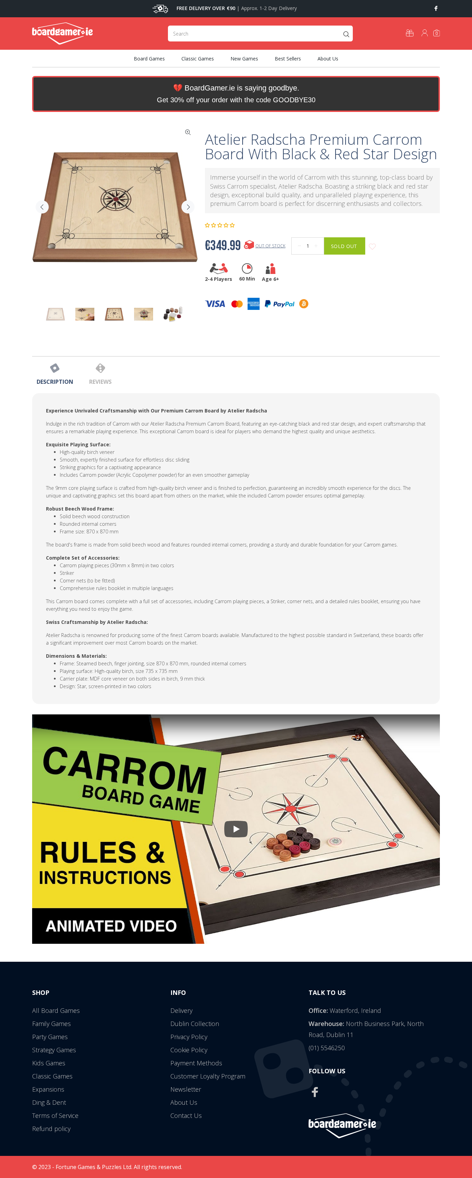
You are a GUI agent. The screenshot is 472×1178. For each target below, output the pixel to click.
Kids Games (48, 1063)
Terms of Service (55, 1115)
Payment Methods (196, 1063)
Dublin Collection (194, 1023)
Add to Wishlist (372, 246)
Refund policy (51, 1128)
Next (188, 206)
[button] (220, 225)
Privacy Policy (188, 1037)
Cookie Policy (188, 1050)
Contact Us (186, 1115)
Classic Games (52, 1076)
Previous (42, 206)
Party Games (50, 1037)
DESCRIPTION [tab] (55, 382)
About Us (183, 1102)
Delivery (181, 1010)
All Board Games (56, 1010)
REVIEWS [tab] (100, 382)
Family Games (51, 1023)
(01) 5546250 (327, 1048)
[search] (260, 33)
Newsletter (185, 1089)
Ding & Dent (49, 1102)
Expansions (48, 1089)
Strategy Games (54, 1050)
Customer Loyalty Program (207, 1076)
